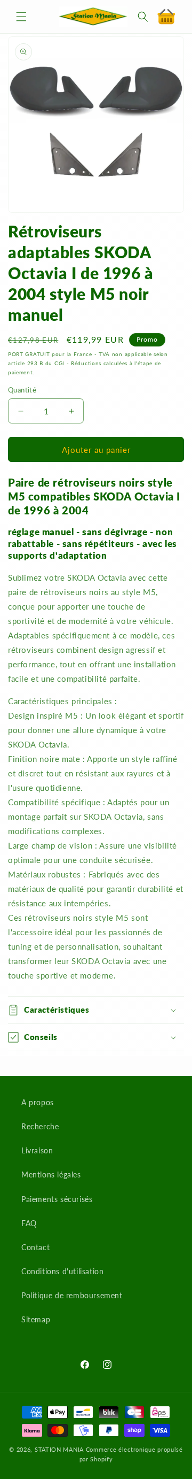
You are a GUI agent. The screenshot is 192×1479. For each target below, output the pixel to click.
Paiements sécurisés (56, 1199)
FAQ (29, 1223)
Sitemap (35, 1319)
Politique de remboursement (72, 1295)
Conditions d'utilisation (62, 1271)
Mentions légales (51, 1174)
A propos (37, 1102)
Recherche (40, 1126)
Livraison (37, 1150)
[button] (21, 16)
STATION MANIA (59, 1449)
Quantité (22, 390)
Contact (35, 1247)
